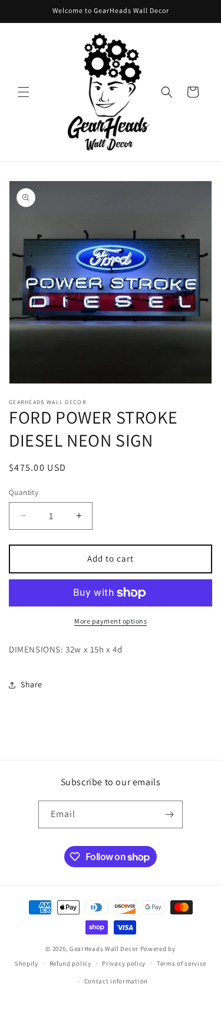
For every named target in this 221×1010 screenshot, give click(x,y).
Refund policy (70, 963)
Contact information (116, 981)
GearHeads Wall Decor (105, 949)
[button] (24, 92)
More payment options (110, 621)
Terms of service (181, 963)
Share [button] (31, 684)
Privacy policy (124, 963)
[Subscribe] (169, 814)
